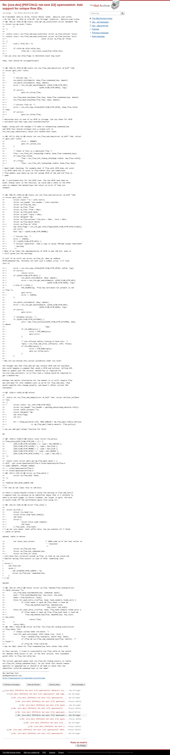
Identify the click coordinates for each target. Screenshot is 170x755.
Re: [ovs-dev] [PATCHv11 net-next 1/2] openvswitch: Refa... (38, 730)
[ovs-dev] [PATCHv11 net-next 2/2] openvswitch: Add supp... (38, 694)
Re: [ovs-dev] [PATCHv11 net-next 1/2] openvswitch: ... (40, 733)
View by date (54, 684)
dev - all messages (100, 22)
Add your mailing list (31, 752)
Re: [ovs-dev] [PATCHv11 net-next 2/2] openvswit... (43, 701)
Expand (95, 29)
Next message (77, 684)
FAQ (44, 752)
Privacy (61, 752)
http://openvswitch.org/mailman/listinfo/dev (23, 678)
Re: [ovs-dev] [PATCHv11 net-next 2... (48, 726)
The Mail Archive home (102, 18)
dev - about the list (100, 26)
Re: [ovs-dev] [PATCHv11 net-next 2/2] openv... (45, 705)
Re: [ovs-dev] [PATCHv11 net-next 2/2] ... (46, 723)
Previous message (12, 684)
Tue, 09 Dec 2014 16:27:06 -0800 (26, 13)
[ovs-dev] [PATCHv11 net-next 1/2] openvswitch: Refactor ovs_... (36, 690)
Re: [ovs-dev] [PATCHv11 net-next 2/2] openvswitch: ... (40, 698)
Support (52, 752)
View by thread (33, 684)
